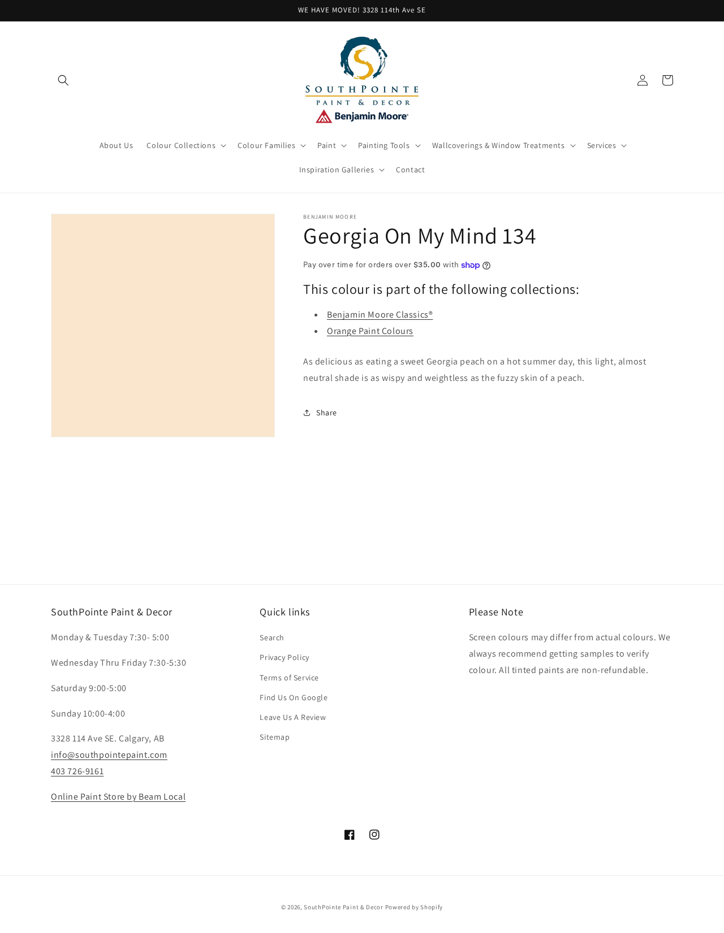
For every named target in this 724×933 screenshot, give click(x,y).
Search (272, 637)
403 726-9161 (77, 771)
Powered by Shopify (414, 907)
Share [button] (326, 412)
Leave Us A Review (293, 717)
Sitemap (275, 737)
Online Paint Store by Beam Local (118, 796)
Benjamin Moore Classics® (380, 314)
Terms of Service (289, 677)
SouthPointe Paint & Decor (343, 907)
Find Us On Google (293, 697)
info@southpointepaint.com (109, 755)
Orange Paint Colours (370, 331)
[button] (63, 80)
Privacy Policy (284, 657)
